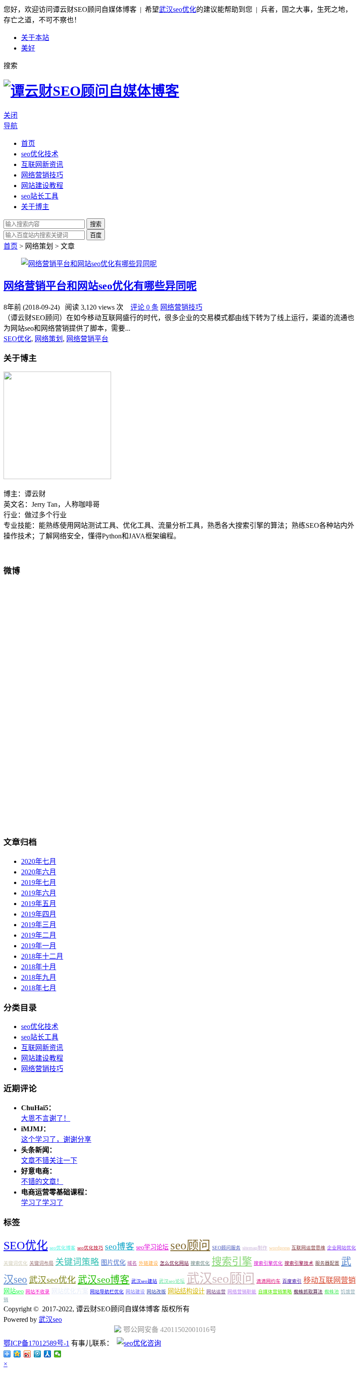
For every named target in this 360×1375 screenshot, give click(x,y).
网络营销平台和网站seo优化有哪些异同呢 (100, 286)
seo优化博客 (63, 1247)
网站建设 (135, 1291)
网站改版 (156, 1291)
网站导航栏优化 (107, 1291)
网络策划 (49, 339)
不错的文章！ (42, 1181)
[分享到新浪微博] (27, 1353)
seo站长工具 (39, 196)
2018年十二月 (42, 956)
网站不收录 (37, 1291)
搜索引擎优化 (268, 1263)
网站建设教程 (42, 185)
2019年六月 (38, 893)
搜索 (95, 224)
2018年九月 (38, 977)
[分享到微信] (57, 1353)
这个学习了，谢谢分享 (56, 1139)
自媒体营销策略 (275, 1291)
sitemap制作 (254, 1247)
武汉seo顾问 (221, 1278)
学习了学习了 (42, 1202)
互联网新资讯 (42, 164)
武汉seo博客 (104, 1279)
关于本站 (35, 37)
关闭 (11, 115)
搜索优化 (200, 1263)
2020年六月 (38, 872)
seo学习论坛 (152, 1247)
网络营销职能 (241, 1291)
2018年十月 (38, 967)
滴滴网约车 (268, 1281)
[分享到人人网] (47, 1353)
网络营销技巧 (42, 175)
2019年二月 (38, 935)
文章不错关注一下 (49, 1160)
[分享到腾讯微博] (37, 1353)
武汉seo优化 (177, 9)
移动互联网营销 (329, 1280)
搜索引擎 (232, 1261)
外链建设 (148, 1263)
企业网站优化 (341, 1247)
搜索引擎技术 (298, 1263)
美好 (28, 48)
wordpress (279, 1247)
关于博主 (35, 206)
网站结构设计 (186, 1291)
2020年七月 (38, 861)
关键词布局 (41, 1263)
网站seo (14, 1291)
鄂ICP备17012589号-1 (36, 1343)
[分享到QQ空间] (17, 1353)
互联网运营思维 (308, 1247)
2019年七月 (38, 882)
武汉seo (50, 1319)
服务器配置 (327, 1263)
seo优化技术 (39, 154)
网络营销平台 (87, 339)
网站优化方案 (69, 1291)
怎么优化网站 (174, 1263)
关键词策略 (77, 1262)
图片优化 (113, 1262)
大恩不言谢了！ (45, 1118)
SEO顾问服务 (226, 1247)
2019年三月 (38, 924)
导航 (11, 126)
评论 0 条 (144, 307)
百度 (95, 235)
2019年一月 (38, 945)
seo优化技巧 (90, 1247)
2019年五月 (38, 903)
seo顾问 (190, 1245)
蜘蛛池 (331, 1291)
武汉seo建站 (144, 1281)
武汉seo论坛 (172, 1281)
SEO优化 (17, 339)
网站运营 (216, 1291)
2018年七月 (38, 988)
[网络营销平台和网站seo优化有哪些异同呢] (89, 263)
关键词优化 (16, 1263)
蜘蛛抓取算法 (308, 1291)
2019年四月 (38, 914)
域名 (132, 1263)
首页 (28, 143)
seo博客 (119, 1246)
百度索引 (292, 1281)
